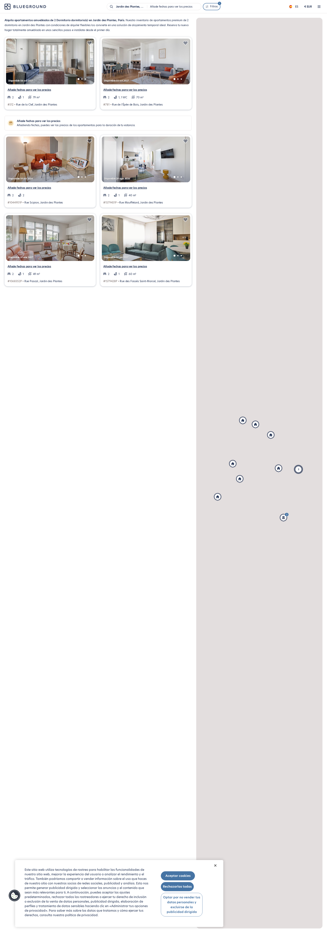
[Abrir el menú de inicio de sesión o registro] (319, 6)
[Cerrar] (215, 865)
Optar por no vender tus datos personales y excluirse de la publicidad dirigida (181, 904)
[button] (298, 469)
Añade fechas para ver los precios (29, 90)
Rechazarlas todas (177, 886)
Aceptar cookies (178, 876)
